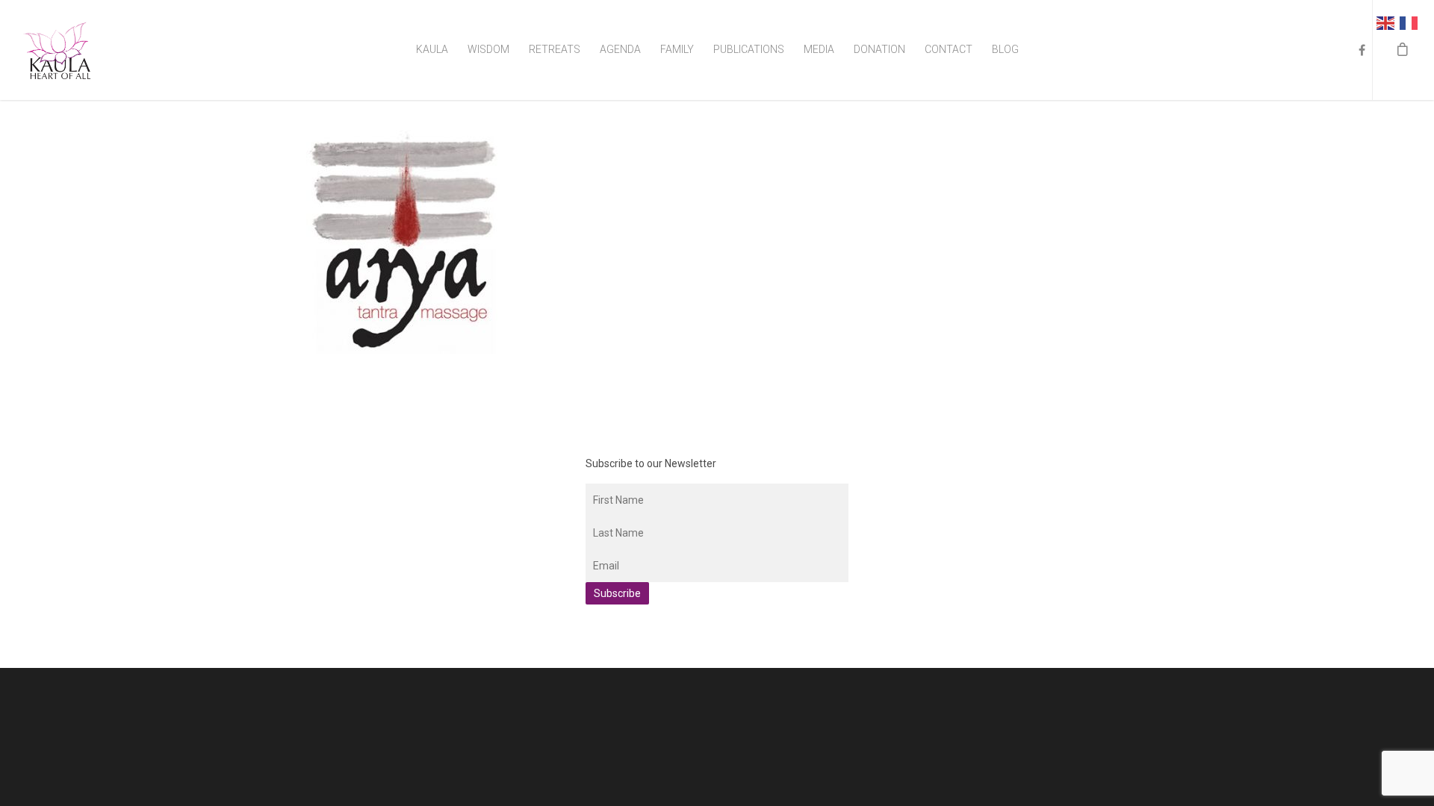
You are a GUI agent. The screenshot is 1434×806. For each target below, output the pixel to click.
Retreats (554, 49)
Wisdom (488, 49)
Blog (1005, 49)
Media (819, 49)
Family (677, 49)
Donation (879, 49)
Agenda (620, 49)
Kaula (432, 49)
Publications (748, 49)
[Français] (1411, 22)
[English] (1388, 22)
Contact (948, 49)
